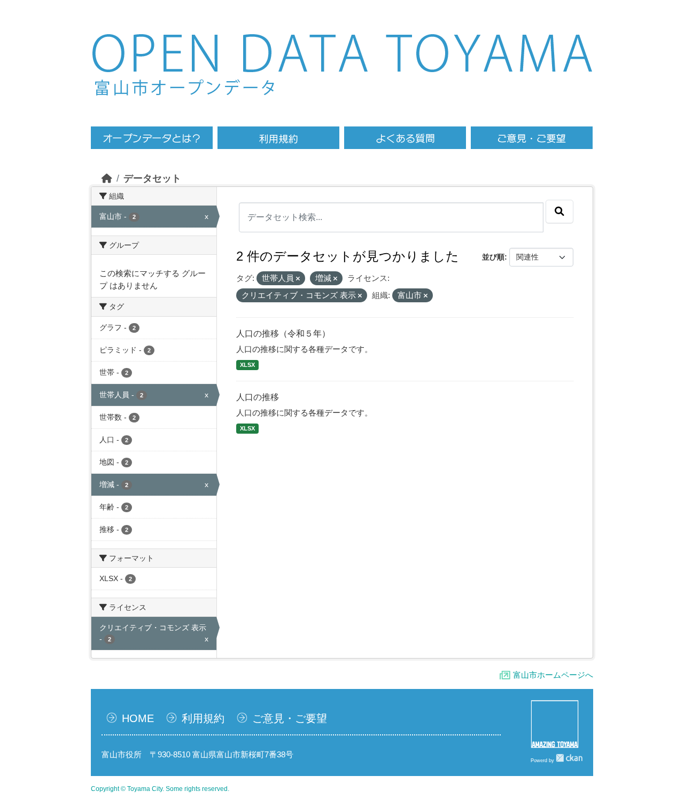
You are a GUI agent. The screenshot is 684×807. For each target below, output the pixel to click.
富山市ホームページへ (553, 674)
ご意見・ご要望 (289, 718)
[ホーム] (107, 178)
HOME (138, 718)
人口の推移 (257, 397)
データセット (152, 178)
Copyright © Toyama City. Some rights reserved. (160, 789)
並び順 (493, 257)
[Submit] (559, 211)
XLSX (247, 365)
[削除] (298, 279)
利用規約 (203, 718)
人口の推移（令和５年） (283, 333)
